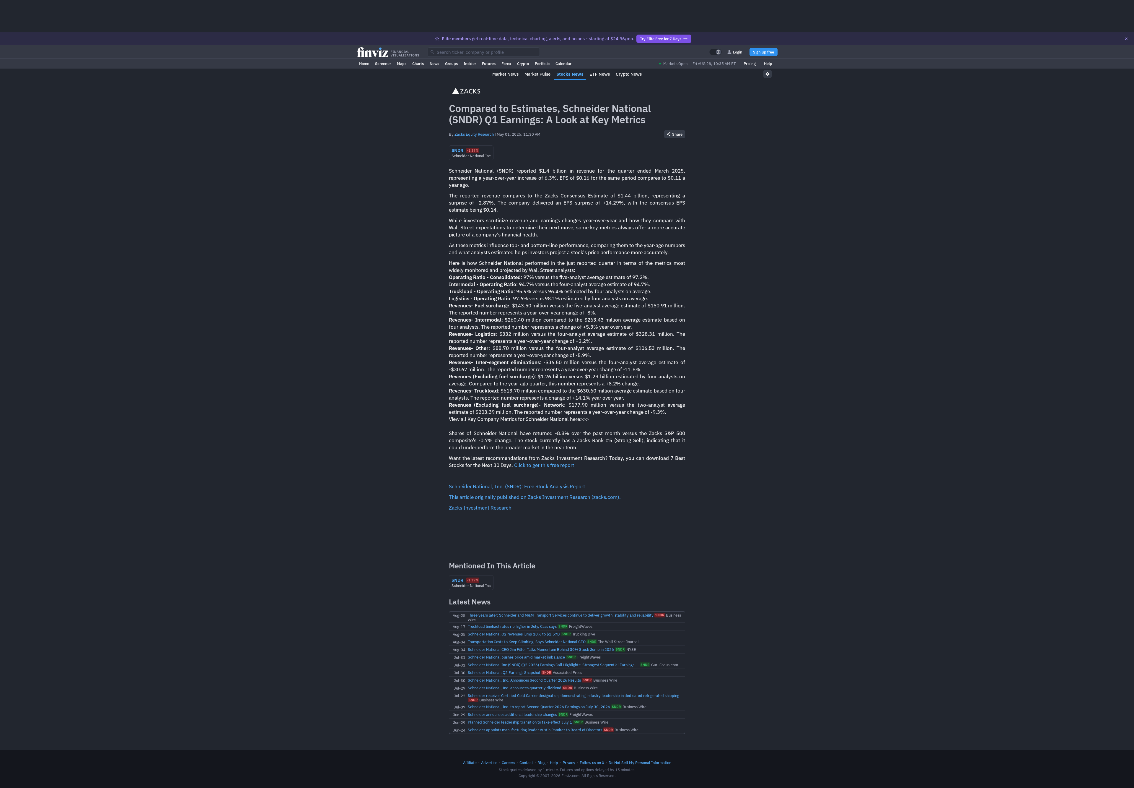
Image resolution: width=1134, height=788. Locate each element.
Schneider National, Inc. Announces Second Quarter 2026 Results (524, 680)
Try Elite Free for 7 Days (660, 38)
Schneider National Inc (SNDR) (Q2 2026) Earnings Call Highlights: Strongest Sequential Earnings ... (553, 664)
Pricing (750, 63)
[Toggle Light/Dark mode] (715, 52)
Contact (526, 762)
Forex (506, 63)
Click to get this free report (544, 465)
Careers (508, 762)
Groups (451, 63)
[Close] (1126, 39)
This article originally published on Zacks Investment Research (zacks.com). (535, 497)
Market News (505, 74)
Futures (489, 63)
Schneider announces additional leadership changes (512, 714)
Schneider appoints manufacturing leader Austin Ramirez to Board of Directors (535, 729)
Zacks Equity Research (474, 134)
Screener (383, 63)
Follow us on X (592, 762)
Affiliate (470, 762)
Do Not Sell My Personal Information (640, 762)
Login (737, 52)
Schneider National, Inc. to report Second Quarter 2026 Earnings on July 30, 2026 (539, 706)
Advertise (489, 762)
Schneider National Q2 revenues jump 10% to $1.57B (514, 634)
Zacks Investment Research (480, 508)
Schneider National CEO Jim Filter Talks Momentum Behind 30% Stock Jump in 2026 (541, 649)
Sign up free (763, 52)
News (434, 63)
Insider (470, 63)
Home (364, 63)
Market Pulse (537, 74)
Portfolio (542, 63)
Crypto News (629, 74)
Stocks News (570, 74)
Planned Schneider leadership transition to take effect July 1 (520, 722)
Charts (418, 63)
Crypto (523, 63)
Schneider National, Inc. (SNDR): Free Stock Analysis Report (517, 486)
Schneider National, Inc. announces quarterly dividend (514, 687)
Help (768, 63)
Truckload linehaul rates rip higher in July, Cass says (512, 626)
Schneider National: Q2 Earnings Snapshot (504, 672)
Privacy (569, 762)
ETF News (599, 74)
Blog (541, 762)
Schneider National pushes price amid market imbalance (516, 657)
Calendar (563, 63)
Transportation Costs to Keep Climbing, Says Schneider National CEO (527, 641)
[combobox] (484, 52)
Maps (401, 63)
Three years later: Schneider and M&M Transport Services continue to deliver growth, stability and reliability (561, 615)
